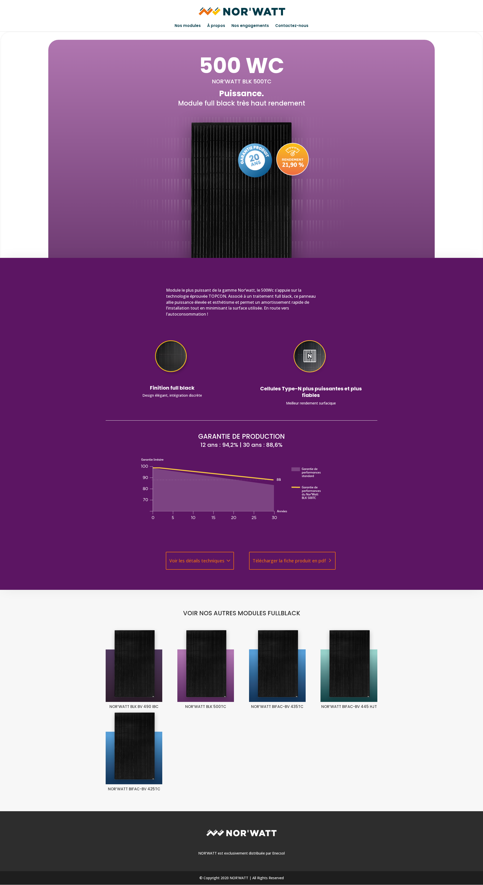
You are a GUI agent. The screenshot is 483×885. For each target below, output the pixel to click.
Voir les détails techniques (196, 561)
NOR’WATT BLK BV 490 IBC (133, 706)
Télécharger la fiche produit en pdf (289, 561)
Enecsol (278, 853)
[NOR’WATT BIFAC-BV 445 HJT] (348, 664)
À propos (216, 26)
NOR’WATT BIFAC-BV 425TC (134, 789)
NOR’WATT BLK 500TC (205, 706)
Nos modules (188, 26)
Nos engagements (250, 26)
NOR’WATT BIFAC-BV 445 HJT (349, 706)
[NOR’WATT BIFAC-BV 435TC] (277, 664)
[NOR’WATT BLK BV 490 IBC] (134, 664)
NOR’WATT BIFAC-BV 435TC (277, 706)
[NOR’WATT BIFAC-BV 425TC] (134, 746)
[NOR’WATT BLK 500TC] (205, 664)
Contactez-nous (291, 26)
